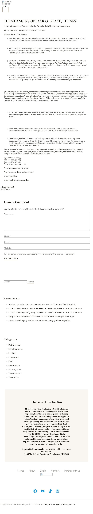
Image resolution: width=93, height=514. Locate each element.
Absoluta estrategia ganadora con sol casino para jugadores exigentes (39, 321)
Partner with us (72, 471)
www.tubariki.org (11, 176)
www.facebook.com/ (16, 180)
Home (21, 471)
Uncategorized (14, 369)
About (32, 471)
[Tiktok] (50, 492)
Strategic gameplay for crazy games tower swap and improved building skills (41, 304)
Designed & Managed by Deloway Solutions (59, 504)
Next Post (5, 189)
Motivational (13, 357)
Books (43, 471)
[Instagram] (58, 492)
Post (10, 361)
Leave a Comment (12, 26)
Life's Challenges (15, 349)
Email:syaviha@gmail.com (15, 164)
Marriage (12, 353)
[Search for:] (15, 282)
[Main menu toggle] (5, 9)
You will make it (28, 26)
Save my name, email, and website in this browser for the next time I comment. (41, 254)
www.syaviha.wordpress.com (21, 172)
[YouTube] (43, 492)
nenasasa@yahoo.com (19, 168)
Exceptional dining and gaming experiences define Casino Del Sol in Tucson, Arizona (45, 308)
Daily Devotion (14, 345)
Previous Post (7, 187)
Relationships (14, 365)
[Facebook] (35, 492)
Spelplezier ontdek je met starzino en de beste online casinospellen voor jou (41, 316)
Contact (55, 471)
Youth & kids (13, 378)
